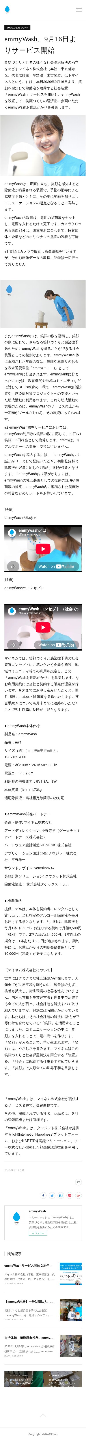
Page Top (43, 1416)
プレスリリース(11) (14, 1170)
